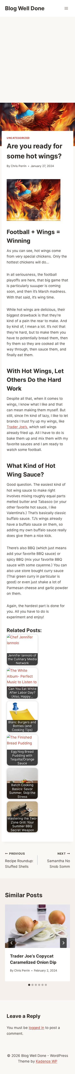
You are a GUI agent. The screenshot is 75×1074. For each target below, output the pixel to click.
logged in (36, 1028)
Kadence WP (46, 1061)
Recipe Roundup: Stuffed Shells (19, 860)
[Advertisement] (37, 56)
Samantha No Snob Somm (58, 860)
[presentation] (37, 926)
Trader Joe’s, (17, 427)
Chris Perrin (18, 166)
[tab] (29, 985)
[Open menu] (66, 8)
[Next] (63, 943)
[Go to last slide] (11, 943)
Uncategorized (18, 137)
